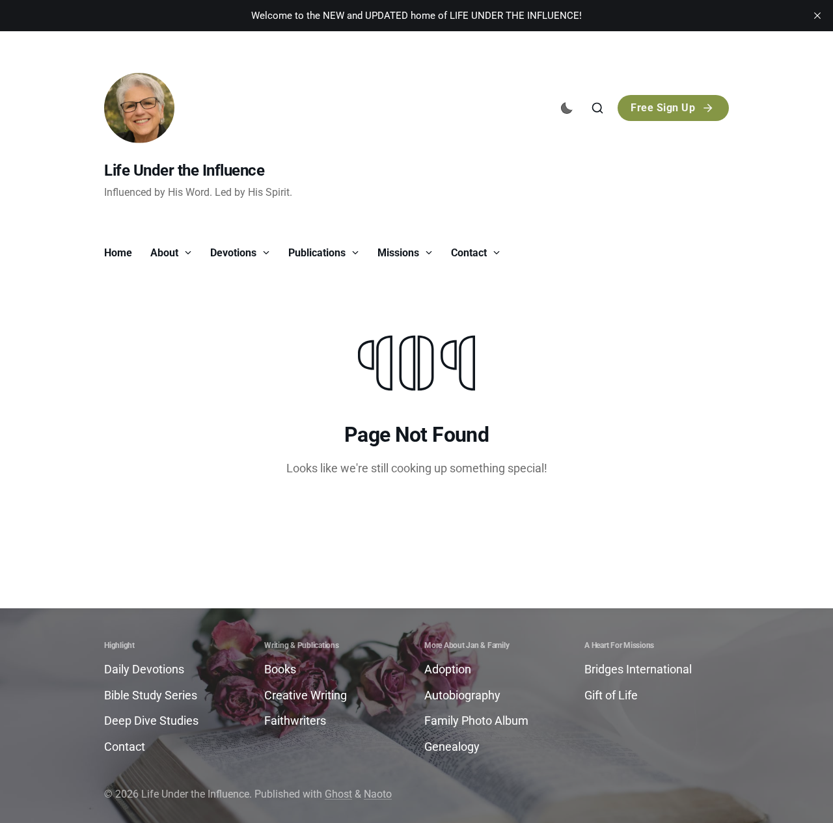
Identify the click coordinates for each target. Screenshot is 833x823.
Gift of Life (611, 695)
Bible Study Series (150, 695)
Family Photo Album (476, 720)
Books (280, 669)
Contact (470, 253)
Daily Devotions (144, 669)
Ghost (338, 794)
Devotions (234, 253)
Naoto (378, 794)
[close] (817, 15)
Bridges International (638, 669)
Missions (399, 253)
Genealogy (452, 746)
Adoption (447, 669)
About (165, 253)
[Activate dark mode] (567, 108)
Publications (318, 253)
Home (118, 253)
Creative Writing (305, 695)
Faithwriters (295, 720)
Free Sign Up (663, 107)
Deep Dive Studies (151, 720)
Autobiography (462, 695)
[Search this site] (597, 108)
